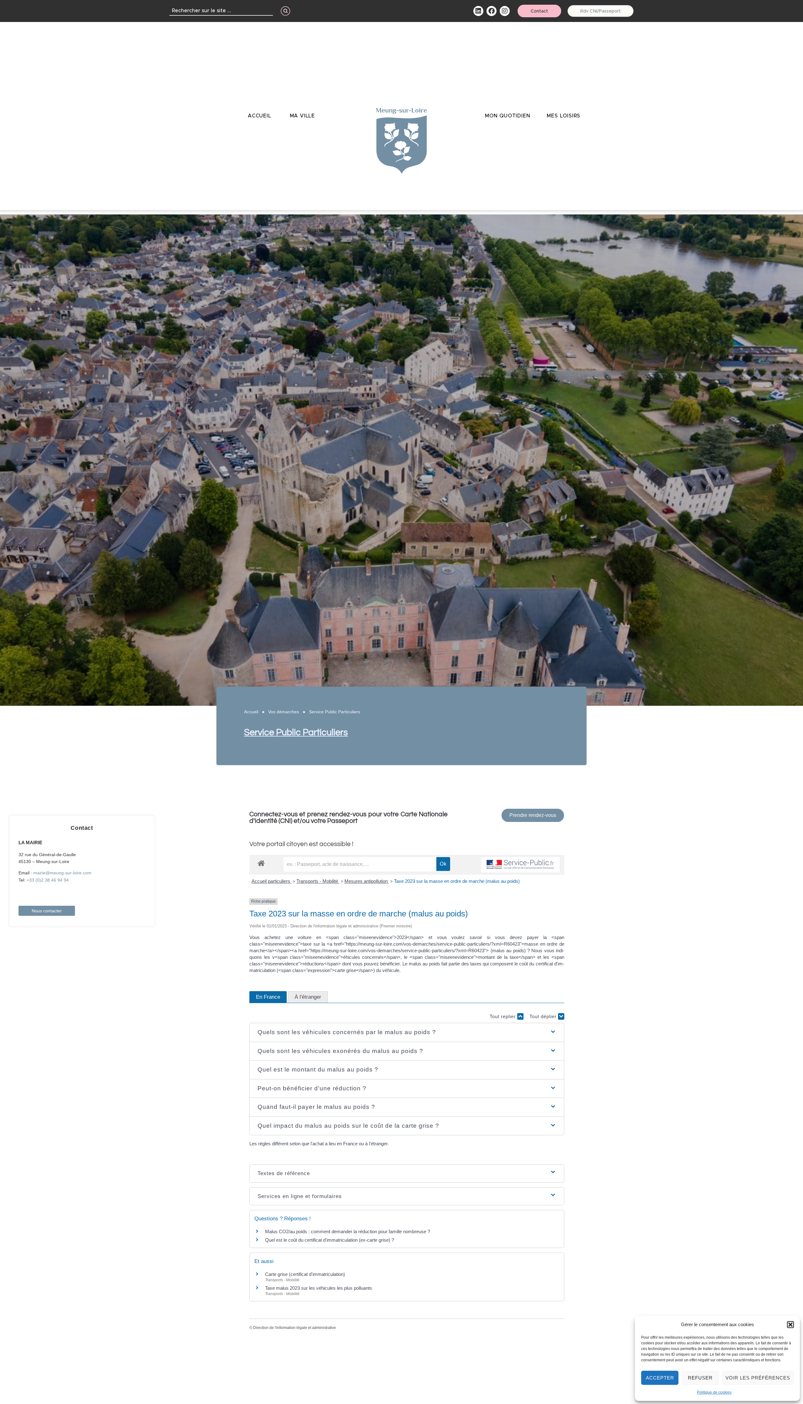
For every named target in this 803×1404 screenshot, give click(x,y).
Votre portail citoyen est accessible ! (301, 844)
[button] (790, 1324)
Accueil (251, 711)
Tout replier (503, 1016)
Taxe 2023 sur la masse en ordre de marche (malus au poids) (457, 881)
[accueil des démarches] (261, 863)
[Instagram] (505, 11)
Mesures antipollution (366, 881)
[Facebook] (492, 11)
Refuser (700, 1377)
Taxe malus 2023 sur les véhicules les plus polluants (318, 1288)
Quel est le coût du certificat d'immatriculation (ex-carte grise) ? (329, 1240)
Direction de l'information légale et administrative (294, 1328)
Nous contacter (47, 910)
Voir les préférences (758, 1377)
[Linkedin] (478, 11)
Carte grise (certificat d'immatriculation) (305, 1274)
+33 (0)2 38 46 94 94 (48, 880)
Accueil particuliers (271, 881)
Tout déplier (543, 1016)
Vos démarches (283, 711)
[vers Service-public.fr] (520, 864)
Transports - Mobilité (317, 881)
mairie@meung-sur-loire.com (62, 872)
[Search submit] (285, 11)
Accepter (660, 1377)
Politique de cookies (714, 1392)
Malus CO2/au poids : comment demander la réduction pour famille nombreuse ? (347, 1231)
